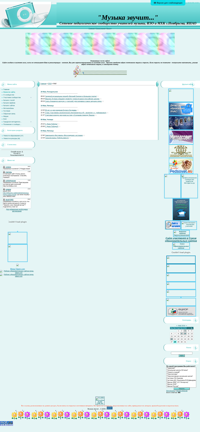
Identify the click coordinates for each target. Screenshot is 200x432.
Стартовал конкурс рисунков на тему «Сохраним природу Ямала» (70, 115)
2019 (50, 83)
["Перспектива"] (181, 374)
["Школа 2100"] (181, 384)
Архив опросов (181, 391)
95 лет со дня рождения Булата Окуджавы (61, 110)
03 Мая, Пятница (47, 131)
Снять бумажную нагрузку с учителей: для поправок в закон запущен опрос (73, 101)
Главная (92, 28)
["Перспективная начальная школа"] (181, 376)
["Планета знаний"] (181, 372)
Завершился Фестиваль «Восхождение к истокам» (64, 135)
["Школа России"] (181, 386)
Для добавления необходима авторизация (17, 210)
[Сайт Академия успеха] (18, 261)
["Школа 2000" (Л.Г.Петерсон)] (181, 382)
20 (171, 339)
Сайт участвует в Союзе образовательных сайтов (181, 239)
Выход (109, 28)
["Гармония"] (181, 368)
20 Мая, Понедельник (49, 92)
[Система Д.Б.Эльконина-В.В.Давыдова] (181, 380)
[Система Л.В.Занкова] (181, 378)
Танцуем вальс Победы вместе (57, 138)
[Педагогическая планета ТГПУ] (17, 243)
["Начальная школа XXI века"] (181, 370)
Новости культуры (10, 138)
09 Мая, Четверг (47, 119)
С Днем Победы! (51, 124)
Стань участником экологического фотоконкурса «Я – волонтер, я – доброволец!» (75, 113)
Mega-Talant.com (17, 269)
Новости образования (12, 135)
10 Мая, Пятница (47, 106)
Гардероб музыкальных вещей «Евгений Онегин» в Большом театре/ (71, 96)
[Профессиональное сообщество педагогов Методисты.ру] (189, 197)
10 (185, 333)
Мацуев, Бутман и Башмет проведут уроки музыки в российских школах (72, 99)
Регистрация (100, 28)
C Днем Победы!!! (51, 126)
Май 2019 (181, 326)
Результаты (170, 391)
